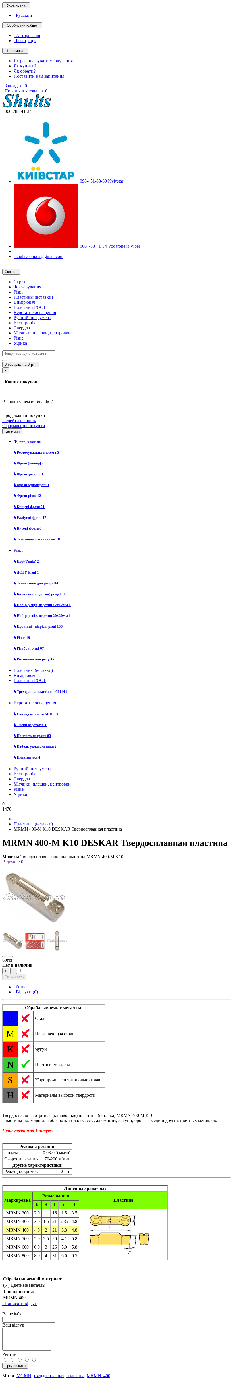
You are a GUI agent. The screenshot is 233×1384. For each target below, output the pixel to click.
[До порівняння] (10, 956)
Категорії (12, 431)
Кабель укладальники (35, 746)
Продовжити (15, 1366)
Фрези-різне (27, 495)
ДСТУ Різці (26, 572)
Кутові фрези (27, 528)
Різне (19, 338)
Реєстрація (25, 40)
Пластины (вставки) (33, 297)
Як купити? (25, 65)
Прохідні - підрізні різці (38, 626)
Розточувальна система (36, 452)
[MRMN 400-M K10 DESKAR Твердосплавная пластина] (34, 927)
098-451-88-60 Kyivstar (100, 181)
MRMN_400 (98, 1375)
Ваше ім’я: (12, 1313)
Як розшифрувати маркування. (44, 60)
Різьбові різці (29, 648)
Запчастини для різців (36, 583)
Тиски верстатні (30, 725)
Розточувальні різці (35, 659)
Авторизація (27, 35)
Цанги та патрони (32, 736)
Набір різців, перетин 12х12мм (42, 605)
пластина (75, 1375)
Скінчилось (14, 977)
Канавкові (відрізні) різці (40, 594)
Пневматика (27, 757)
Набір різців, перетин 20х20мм (42, 615)
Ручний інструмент (32, 317)
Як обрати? (25, 71)
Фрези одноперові (31, 485)
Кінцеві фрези (29, 507)
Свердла (22, 327)
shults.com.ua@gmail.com (38, 256)
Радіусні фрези (30, 517)
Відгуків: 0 (12, 861)
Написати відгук (19, 1303)
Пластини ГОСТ (30, 307)
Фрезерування (27, 286)
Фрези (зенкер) (29, 463)
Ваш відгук (13, 1325)
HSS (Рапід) (26, 561)
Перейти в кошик (19, 420)
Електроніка (26, 322)
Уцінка (20, 343)
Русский (23, 15)
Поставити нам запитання (39, 76)
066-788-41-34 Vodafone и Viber (109, 246)
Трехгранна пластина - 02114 (41, 691)
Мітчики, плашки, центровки (42, 332)
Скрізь (20, 281)
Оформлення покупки (23, 425)
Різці (18, 292)
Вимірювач (24, 302)
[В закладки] (4, 956)
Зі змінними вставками (37, 539)
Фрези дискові (28, 474)
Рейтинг (10, 1354)
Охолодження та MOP (36, 714)
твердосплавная (49, 1375)
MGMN (23, 1375)
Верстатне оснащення (35, 312)
